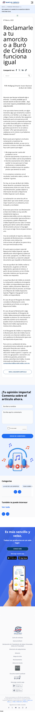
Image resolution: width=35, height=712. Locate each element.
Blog (3, 7)
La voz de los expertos (11, 486)
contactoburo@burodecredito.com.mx (16, 363)
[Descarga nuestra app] (18, 686)
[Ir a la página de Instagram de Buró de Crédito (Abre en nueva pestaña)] (23, 708)
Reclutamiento (17, 660)
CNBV (14, 702)
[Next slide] (19, 492)
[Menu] (32, 2)
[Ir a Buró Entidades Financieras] (17, 668)
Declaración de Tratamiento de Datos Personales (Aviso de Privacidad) (17, 645)
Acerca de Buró (17, 641)
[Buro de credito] (12, 2)
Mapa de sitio (17, 656)
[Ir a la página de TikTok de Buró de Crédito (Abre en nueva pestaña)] (26, 708)
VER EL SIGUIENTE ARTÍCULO (17, 372)
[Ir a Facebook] (16, 70)
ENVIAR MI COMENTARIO (17, 436)
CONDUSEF (19, 702)
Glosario (17, 653)
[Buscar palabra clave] (29, 75)
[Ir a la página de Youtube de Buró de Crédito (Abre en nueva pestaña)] (16, 708)
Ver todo (6, 507)
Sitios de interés (18, 663)
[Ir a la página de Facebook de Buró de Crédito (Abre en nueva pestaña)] (9, 708)
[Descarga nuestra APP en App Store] (23, 557)
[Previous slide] (15, 492)
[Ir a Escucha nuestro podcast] (17, 677)
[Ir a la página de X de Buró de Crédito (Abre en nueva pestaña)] (12, 708)
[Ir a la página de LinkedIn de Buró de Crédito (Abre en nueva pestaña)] (19, 708)
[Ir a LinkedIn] (23, 70)
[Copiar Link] (26, 70)
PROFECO (25, 702)
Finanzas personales (13, 7)
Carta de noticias (17, 637)
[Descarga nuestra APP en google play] (12, 558)
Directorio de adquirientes (17, 649)
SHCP (24, 700)
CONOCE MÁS (17, 549)
